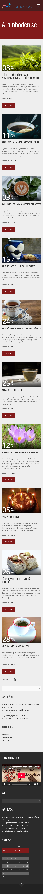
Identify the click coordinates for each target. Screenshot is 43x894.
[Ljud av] (34, 784)
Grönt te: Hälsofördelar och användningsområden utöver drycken (20, 76)
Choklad (11, 99)
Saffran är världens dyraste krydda (20, 452)
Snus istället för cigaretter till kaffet (21, 204)
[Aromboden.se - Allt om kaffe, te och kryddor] (21, 5)
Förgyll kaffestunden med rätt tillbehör (17, 580)
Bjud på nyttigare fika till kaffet (18, 266)
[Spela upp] (5, 784)
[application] (21, 775)
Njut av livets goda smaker (15, 646)
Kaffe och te (14, 223)
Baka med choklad (11, 517)
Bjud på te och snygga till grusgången (21, 328)
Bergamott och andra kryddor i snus (20, 142)
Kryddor (13, 160)
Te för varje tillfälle (12, 390)
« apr (3, 877)
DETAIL (8, 105)
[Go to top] (21, 883)
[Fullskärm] (38, 784)
